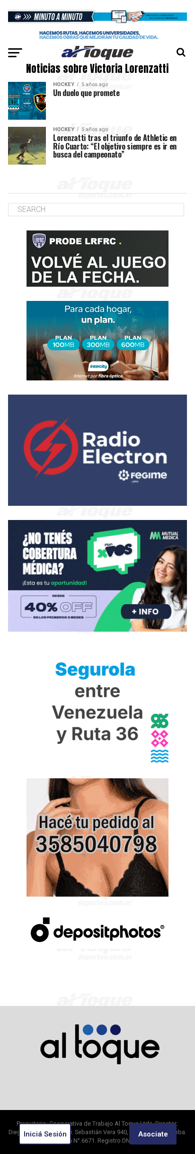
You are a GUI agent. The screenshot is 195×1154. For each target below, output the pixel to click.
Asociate (153, 1134)
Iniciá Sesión (45, 1134)
